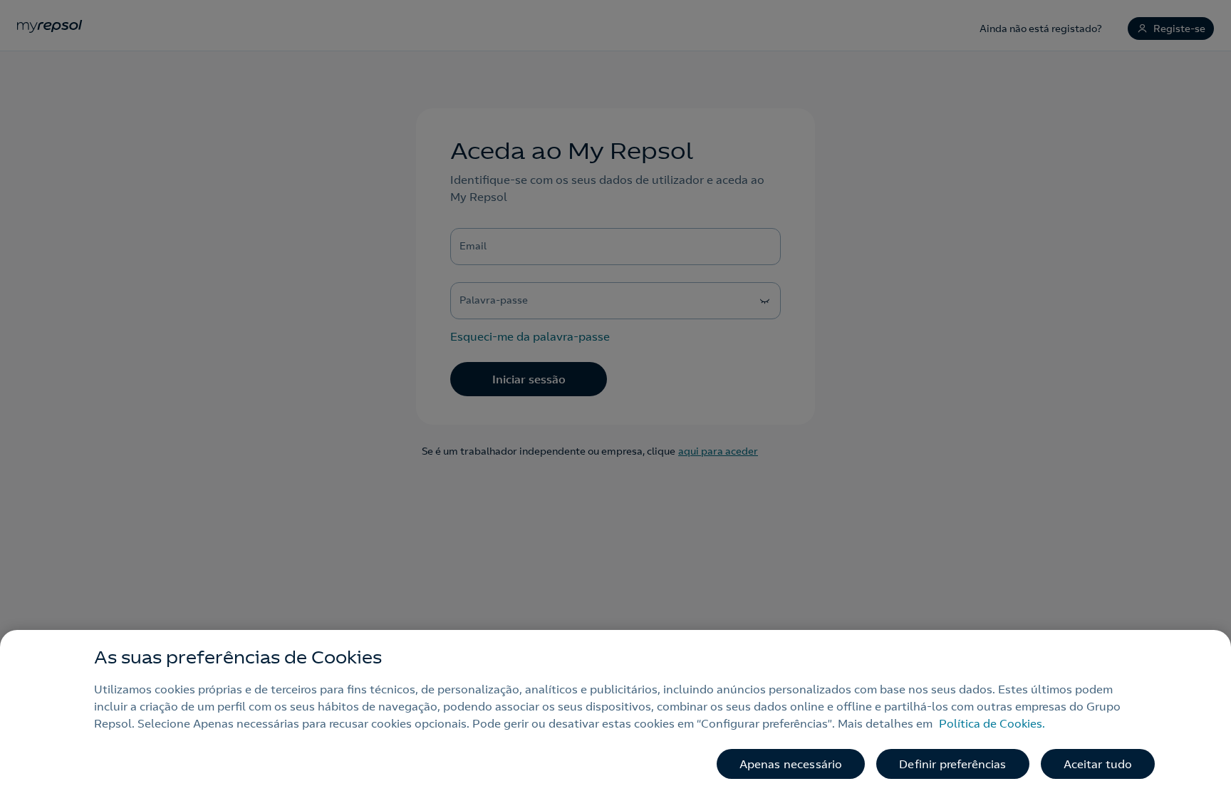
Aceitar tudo (1098, 764)
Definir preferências (952, 764)
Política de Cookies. (992, 723)
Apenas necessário (791, 764)
